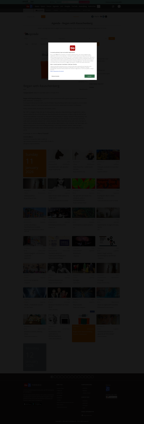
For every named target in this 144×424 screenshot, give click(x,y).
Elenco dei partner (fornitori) (57, 71)
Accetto (90, 76)
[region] (72, 61)
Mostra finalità (55, 76)
